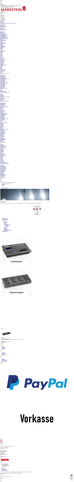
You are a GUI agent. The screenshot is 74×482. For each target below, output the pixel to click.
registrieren (3, 22)
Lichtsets (5, 221)
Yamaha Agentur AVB (18, 5)
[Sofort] (1, 441)
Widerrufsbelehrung (7, 5)
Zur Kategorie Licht (2, 142)
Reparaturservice (4, 352)
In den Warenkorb (3, 342)
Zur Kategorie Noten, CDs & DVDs (4, 73)
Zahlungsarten (12, 23)
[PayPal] (37, 400)
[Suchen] (1, 14)
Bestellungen (15, 23)
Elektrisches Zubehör (6, 229)
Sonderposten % (5, 231)
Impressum (3, 5)
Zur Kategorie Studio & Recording (4, 163)
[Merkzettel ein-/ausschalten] (2, 338)
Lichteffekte (5, 222)
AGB (1, 5)
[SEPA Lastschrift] (1, 443)
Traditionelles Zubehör (5, 219)
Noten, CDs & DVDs (5, 218)
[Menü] (72, 474)
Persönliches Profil (5, 23)
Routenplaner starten (3, 456)
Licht (3, 220)
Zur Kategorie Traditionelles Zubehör (5, 92)
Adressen (8, 23)
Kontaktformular (6, 447)
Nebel (5, 223)
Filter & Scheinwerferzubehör (7, 230)
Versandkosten (3, 347)
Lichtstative (5, 228)
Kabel (5, 227)
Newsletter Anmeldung (4, 354)
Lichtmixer (7, 225)
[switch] (71, 479)
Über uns (3, 346)
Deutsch (1, 2)
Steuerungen (7, 226)
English (1, 3)
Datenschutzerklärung (12, 5)
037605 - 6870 (10, 446)
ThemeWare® (20, 473)
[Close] (1, 475)
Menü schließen (3, 20)
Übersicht (1, 23)
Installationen (3, 353)
